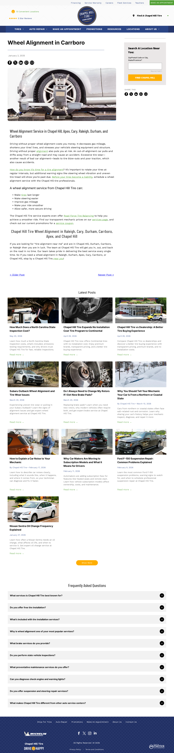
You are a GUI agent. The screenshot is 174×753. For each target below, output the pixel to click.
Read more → (17, 354)
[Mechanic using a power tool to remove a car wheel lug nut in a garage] (87, 310)
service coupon (64, 223)
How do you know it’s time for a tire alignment (36, 169)
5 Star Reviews (25, 18)
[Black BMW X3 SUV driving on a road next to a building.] (87, 442)
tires (24, 194)
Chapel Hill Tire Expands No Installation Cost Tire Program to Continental (86, 329)
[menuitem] (76, 2)
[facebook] (78, 733)
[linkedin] (95, 733)
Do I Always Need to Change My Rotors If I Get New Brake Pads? (86, 393)
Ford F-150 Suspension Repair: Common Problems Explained (135, 460)
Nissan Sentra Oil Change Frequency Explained (31, 528)
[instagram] (89, 733)
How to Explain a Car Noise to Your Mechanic (30, 460)
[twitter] (84, 733)
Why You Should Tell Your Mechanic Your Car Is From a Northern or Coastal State (139, 395)
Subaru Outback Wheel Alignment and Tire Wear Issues (32, 393)
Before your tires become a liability (72, 177)
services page (100, 219)
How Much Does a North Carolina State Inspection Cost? (32, 329)
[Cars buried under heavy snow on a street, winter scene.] (140, 374)
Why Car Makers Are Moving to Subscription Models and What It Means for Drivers (82, 462)
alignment (42, 151)
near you (58, 258)
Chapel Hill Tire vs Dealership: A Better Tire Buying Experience (140, 329)
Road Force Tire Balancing (79, 215)
